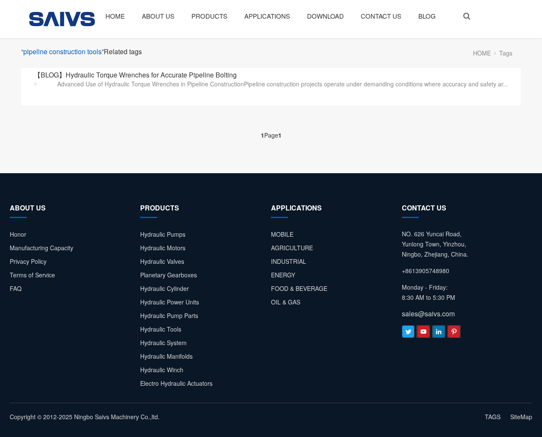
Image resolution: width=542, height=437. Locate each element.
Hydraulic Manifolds (166, 356)
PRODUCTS (209, 15)
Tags (505, 53)
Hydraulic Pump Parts (169, 315)
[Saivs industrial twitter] (408, 333)
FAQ (16, 288)
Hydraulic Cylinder (164, 288)
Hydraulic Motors (162, 247)
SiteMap (521, 416)
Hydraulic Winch (161, 369)
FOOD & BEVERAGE (299, 288)
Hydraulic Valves (162, 261)
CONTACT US (381, 15)
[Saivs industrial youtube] (423, 333)
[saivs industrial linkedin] (438, 333)
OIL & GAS (285, 302)
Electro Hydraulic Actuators (176, 383)
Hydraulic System (163, 342)
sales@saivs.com (428, 313)
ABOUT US (158, 15)
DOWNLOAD (325, 15)
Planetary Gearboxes (168, 275)
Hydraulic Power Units (169, 302)
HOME (115, 15)
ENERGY (283, 275)
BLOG (427, 15)
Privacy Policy (28, 261)
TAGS (493, 416)
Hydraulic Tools (160, 329)
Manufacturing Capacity (41, 247)
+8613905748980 (425, 270)
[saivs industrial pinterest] (454, 333)
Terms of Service (32, 275)
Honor (18, 234)
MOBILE (282, 234)
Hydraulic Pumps (162, 234)
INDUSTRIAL (288, 261)
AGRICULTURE (292, 247)
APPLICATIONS (267, 15)
